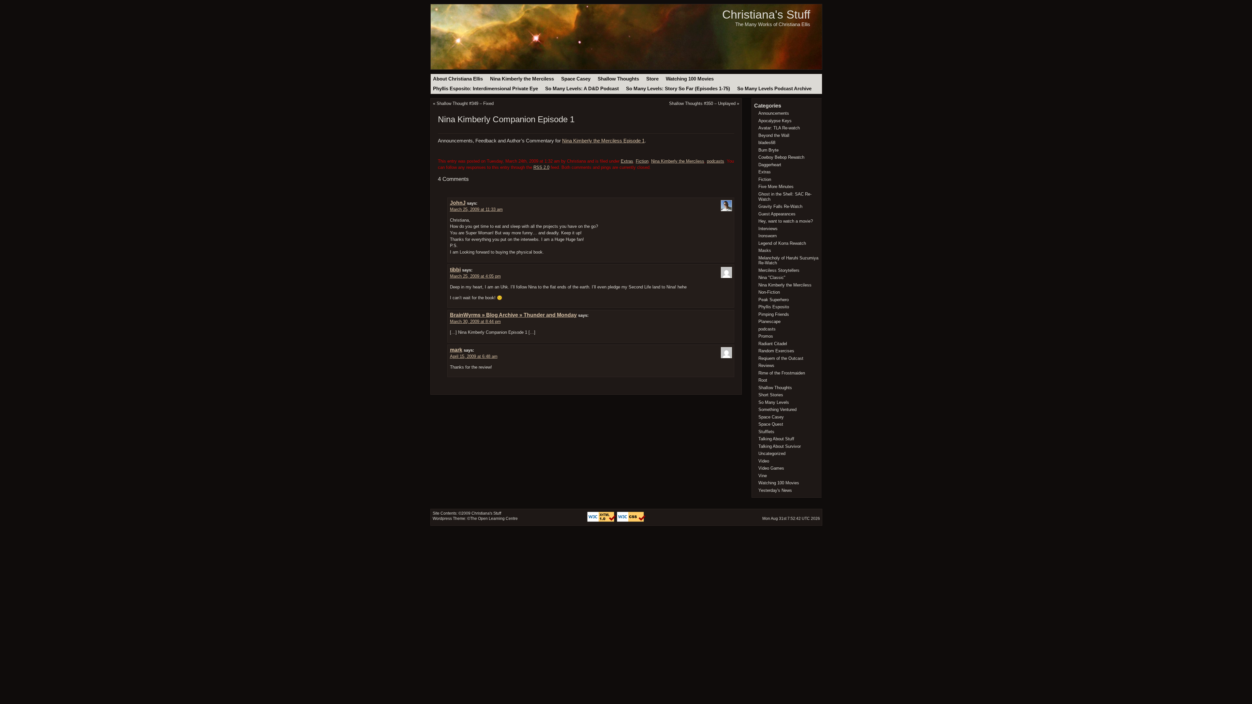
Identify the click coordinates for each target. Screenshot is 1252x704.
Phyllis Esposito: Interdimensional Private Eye (485, 88)
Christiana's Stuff (766, 14)
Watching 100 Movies (690, 78)
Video (763, 461)
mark (456, 350)
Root (762, 380)
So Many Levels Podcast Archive (774, 88)
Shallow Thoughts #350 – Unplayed (702, 103)
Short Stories (770, 394)
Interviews (768, 228)
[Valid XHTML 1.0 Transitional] (602, 520)
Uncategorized (771, 453)
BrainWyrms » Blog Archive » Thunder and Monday (513, 315)
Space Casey (575, 78)
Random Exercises (776, 350)
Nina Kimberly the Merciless (522, 78)
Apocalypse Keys (775, 120)
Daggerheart (769, 164)
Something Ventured (777, 409)
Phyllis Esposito (773, 306)
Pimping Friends (773, 314)
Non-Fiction (769, 292)
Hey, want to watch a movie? (785, 221)
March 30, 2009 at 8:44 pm (475, 321)
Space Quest (770, 424)
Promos (765, 336)
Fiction (642, 161)
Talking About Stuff (776, 438)
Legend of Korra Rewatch (782, 243)
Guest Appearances (777, 214)
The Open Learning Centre (494, 518)
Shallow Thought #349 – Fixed (465, 103)
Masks (764, 250)
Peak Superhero (773, 299)
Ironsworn (767, 235)
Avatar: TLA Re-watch (779, 127)
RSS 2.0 (541, 167)
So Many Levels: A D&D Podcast (582, 88)
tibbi (455, 269)
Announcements (773, 113)
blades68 (766, 142)
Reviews (766, 365)
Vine (762, 475)
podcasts (715, 161)
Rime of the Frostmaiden (781, 373)
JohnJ (458, 203)
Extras (627, 161)
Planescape (769, 321)
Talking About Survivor (779, 446)
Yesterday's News (775, 490)
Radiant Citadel (772, 343)
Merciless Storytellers (778, 270)
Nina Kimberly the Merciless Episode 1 (603, 140)
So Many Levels (773, 402)
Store (652, 78)
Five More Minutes (776, 186)
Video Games (771, 468)
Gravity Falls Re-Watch (780, 206)
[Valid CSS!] (631, 520)
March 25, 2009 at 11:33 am (476, 209)
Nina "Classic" (771, 277)
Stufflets (766, 431)
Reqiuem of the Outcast (780, 358)
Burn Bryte (768, 150)
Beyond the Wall (773, 135)
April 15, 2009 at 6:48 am (474, 356)
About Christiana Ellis (458, 78)
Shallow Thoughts (618, 78)
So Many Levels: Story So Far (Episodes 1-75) (678, 88)
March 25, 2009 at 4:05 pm (475, 276)
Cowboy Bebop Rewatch (781, 157)
